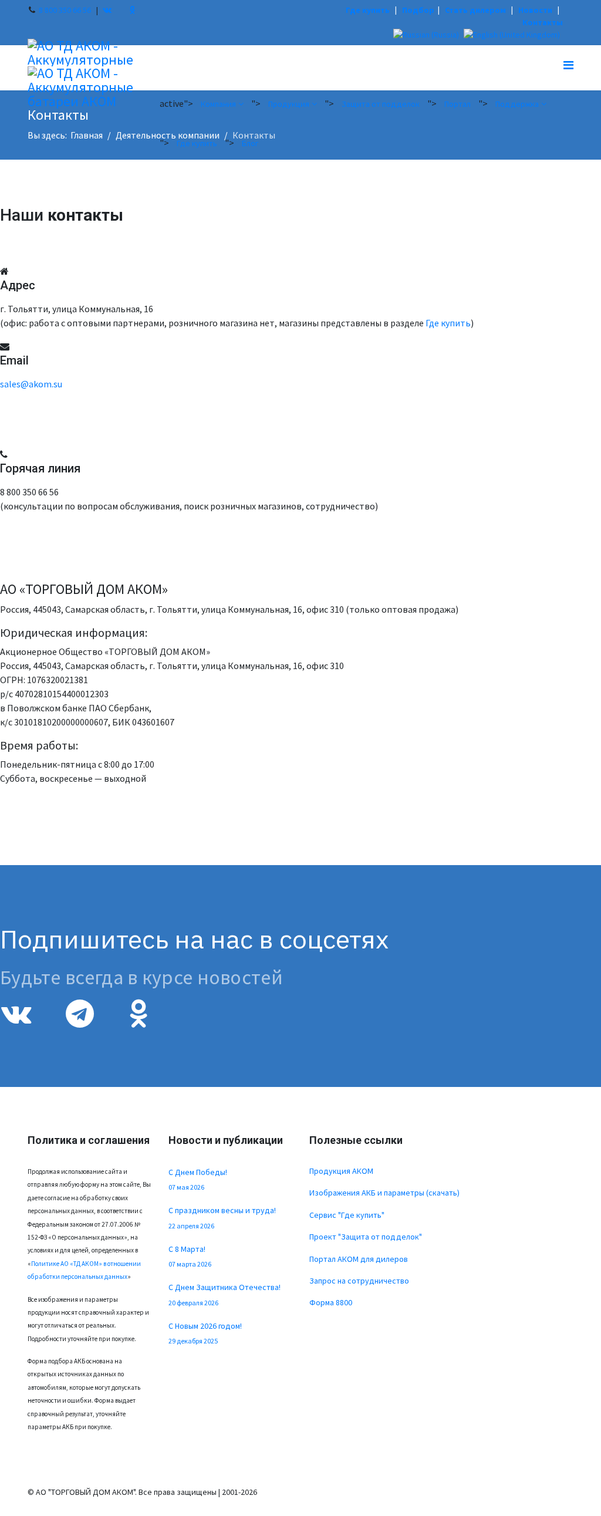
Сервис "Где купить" (346, 1215)
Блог (250, 143)
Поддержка (517, 104)
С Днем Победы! (197, 1179)
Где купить (368, 10)
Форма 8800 (330, 1302)
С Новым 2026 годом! (205, 1333)
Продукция (288, 104)
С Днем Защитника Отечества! (224, 1294)
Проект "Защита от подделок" (365, 1236)
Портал (457, 104)
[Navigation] (568, 65)
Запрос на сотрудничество (359, 1280)
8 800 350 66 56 (65, 10)
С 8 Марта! (189, 1256)
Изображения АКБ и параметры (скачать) (384, 1192)
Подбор (418, 10)
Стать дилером (475, 10)
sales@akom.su (31, 384)
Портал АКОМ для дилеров (358, 1259)
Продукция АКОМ (341, 1171)
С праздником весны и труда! (222, 1217)
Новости (535, 10)
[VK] (107, 10)
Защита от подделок (381, 104)
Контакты (542, 22)
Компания (218, 104)
